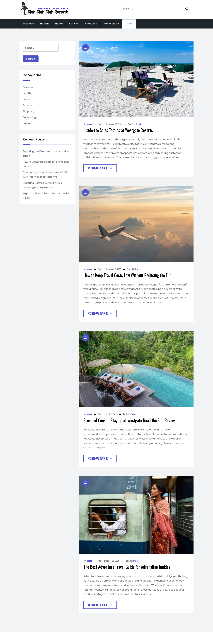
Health (44, 23)
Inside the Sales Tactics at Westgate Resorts (118, 130)
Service (74, 23)
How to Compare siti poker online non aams (46, 164)
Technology (111, 23)
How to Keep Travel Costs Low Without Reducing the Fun (127, 275)
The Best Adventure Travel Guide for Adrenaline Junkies (126, 567)
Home (59, 23)
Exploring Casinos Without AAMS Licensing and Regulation (42, 185)
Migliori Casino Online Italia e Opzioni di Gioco (46, 196)
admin (89, 124)
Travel (129, 23)
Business (28, 23)
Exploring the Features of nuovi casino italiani (46, 154)
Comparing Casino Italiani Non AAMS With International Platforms (45, 175)
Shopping (91, 23)
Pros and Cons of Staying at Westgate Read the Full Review (129, 420)
